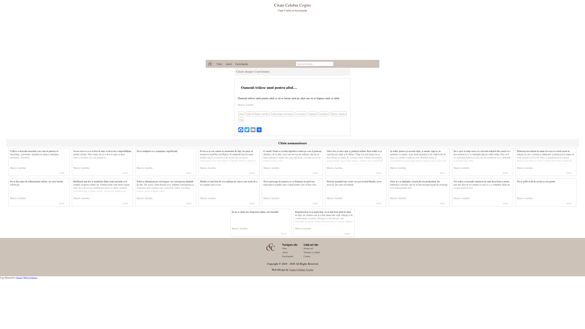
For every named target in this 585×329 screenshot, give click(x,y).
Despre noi (308, 248)
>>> (61, 173)
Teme (219, 63)
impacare (313, 113)
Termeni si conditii (312, 252)
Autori (229, 63)
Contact (307, 256)
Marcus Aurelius (246, 104)
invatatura (324, 113)
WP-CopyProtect (30, 277)
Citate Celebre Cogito (301, 269)
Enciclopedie (242, 63)
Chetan (19, 277)
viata (241, 119)
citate (241, 113)
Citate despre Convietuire (253, 71)
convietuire (301, 113)
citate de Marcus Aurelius (258, 113)
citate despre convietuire (282, 113)
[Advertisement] (292, 37)
